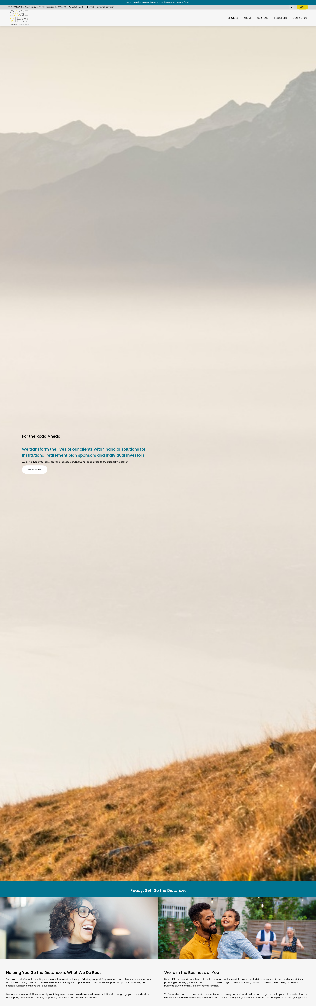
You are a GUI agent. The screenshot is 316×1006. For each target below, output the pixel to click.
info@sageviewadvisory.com (101, 7)
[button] (233, 18)
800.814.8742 (77, 7)
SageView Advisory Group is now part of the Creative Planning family (158, 2)
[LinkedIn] (291, 7)
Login (302, 7)
